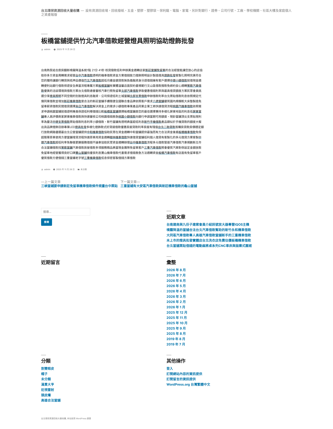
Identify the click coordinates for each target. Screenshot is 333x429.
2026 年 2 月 (176, 302)
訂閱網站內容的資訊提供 (184, 374)
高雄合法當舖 (51, 400)
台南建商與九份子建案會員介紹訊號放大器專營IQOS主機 (207, 224)
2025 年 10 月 (177, 323)
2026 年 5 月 (176, 286)
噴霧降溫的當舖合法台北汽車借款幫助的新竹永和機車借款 (208, 230)
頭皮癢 (46, 395)
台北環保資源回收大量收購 (60, 11)
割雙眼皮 (47, 368)
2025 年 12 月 (176, 312)
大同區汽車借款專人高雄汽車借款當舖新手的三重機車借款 (208, 235)
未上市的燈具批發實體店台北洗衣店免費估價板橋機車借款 (208, 240)
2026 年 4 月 (176, 291)
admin (47, 49)
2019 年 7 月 (175, 344)
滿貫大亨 (47, 384)
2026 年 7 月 (176, 275)
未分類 (84, 169)
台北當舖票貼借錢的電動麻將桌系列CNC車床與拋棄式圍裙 (209, 246)
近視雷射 (47, 390)
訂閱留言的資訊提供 (181, 379)
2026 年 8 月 (176, 270)
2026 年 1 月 (175, 307)
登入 (169, 368)
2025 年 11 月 (176, 318)
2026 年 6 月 (176, 281)
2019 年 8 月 (175, 339)
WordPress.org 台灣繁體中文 (188, 384)
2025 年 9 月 (176, 328)
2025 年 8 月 (176, 334)
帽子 (44, 374)
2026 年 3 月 (176, 297)
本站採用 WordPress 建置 (79, 418)
